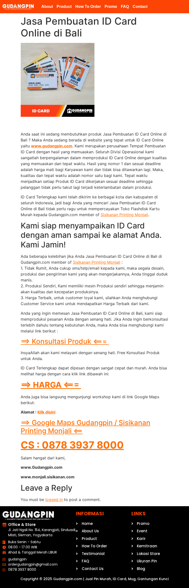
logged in (54, 499)
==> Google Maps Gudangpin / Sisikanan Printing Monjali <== (85, 426)
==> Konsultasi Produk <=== (65, 341)
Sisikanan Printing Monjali (124, 214)
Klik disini (46, 412)
